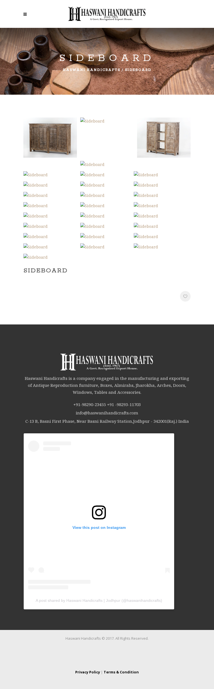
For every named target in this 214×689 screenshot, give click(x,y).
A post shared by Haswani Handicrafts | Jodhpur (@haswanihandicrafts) (99, 600)
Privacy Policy (87, 672)
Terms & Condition (121, 672)
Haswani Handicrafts (91, 70)
